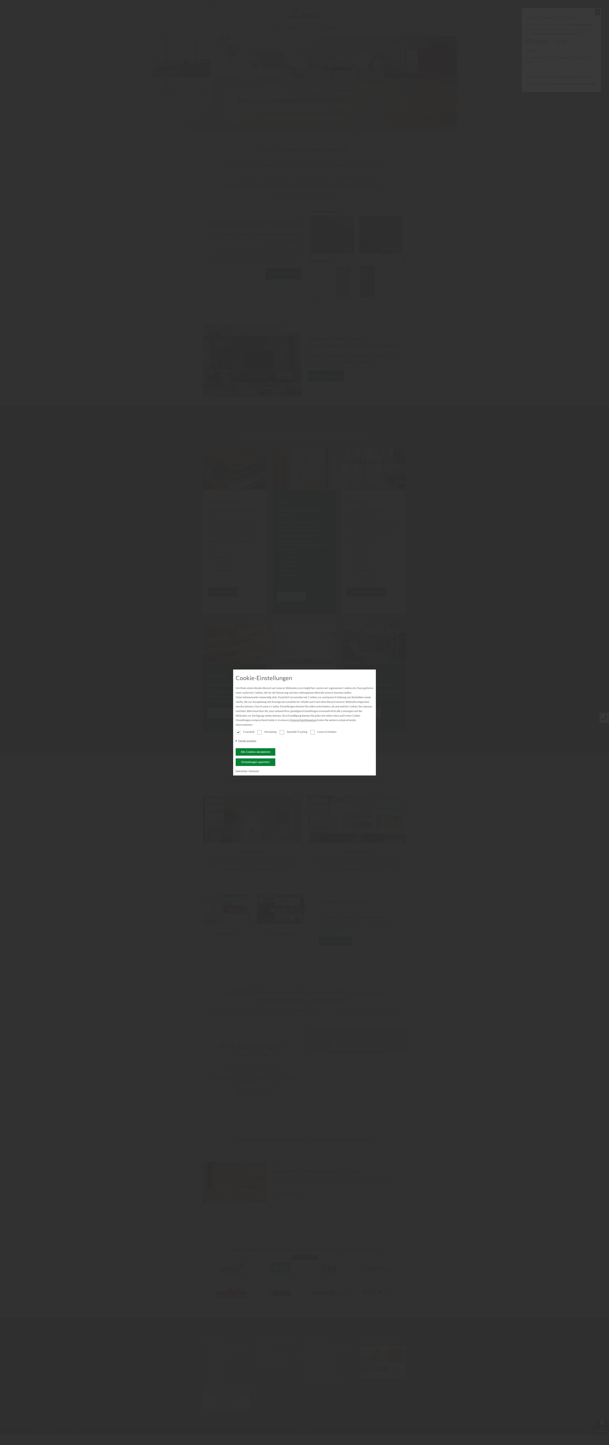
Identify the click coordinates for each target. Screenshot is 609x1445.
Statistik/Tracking (297, 731)
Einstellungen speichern (255, 762)
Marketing (270, 731)
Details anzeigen (247, 740)
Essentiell (248, 731)
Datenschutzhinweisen (303, 720)
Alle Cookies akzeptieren (255, 751)
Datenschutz (241, 771)
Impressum (254, 771)
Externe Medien (327, 731)
